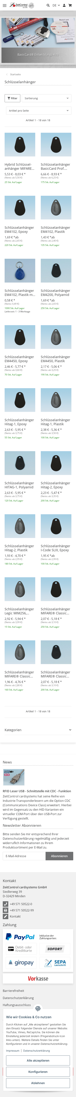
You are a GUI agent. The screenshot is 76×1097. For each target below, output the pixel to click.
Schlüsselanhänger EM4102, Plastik (55, 229)
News (7, 762)
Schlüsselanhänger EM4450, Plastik (55, 359)
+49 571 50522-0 (21, 904)
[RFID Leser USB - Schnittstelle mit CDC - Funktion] (14, 777)
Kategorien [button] (13, 730)
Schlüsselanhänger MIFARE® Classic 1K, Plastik (19, 674)
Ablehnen (38, 1083)
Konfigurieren (38, 1072)
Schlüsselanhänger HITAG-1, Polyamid (19, 485)
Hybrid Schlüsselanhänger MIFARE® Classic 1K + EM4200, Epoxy (19, 166)
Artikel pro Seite (19, 110)
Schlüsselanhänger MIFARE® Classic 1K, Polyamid (55, 674)
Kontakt (15, 916)
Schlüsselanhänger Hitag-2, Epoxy (55, 485)
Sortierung (31, 98)
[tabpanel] (38, 40)
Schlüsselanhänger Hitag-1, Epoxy (19, 422)
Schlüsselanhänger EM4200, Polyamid (55, 293)
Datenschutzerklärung (36, 1050)
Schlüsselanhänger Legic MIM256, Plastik (19, 611)
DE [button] (54, 5)
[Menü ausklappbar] (4, 4)
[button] (48, 5)
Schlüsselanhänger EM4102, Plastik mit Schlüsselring (20, 293)
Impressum (12, 1050)
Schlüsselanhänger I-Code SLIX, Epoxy (55, 548)
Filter (13, 98)
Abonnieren (59, 856)
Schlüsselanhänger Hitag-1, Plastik (55, 422)
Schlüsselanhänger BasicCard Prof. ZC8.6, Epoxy (55, 166)
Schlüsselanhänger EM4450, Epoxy (19, 359)
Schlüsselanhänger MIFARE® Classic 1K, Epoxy (55, 611)
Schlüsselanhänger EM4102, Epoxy (19, 229)
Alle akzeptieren (38, 1060)
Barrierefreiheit (13, 991)
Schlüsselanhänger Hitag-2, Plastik (19, 548)
